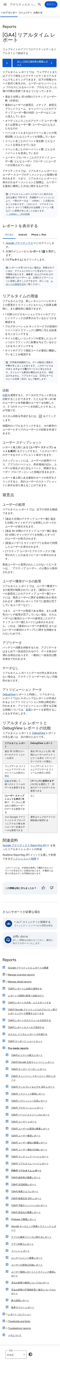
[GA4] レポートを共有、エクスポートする (29, 1002)
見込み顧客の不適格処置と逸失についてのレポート (33, 1291)
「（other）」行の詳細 (18, 214)
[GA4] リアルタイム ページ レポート (30, 1163)
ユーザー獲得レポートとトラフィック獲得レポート (33, 1274)
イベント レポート (20, 1251)
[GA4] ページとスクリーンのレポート (30, 1114)
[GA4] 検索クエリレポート (24, 1191)
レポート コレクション (19, 1314)
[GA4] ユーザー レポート (24, 1121)
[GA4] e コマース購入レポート (27, 1055)
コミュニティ (25, 12)
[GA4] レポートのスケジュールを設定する (29, 1020)
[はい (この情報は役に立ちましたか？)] (43, 888)
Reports (9, 960)
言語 (11, 1350)
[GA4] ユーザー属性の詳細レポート (29, 1149)
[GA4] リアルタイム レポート (26, 1170)
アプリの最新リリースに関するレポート (31, 1237)
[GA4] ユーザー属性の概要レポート (29, 1142)
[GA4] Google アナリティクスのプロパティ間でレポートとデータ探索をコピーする (32, 1011)
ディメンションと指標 (23, 858)
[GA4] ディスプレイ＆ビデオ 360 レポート (33, 1086)
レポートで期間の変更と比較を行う (26, 995)
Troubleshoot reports (19, 1328)
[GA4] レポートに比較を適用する (25, 988)
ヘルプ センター (9, 12)
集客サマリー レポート (22, 1307)
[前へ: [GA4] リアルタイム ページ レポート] (7, 63)
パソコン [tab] (9, 234)
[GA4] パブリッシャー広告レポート (29, 1100)
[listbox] (16, 1355)
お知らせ (37, 12)
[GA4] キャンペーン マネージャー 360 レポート (33, 1078)
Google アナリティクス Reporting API (24, 845)
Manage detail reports (19, 981)
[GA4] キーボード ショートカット (25, 1041)
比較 (5, 395)
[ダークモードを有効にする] (30, 1354)
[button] (5, 4)
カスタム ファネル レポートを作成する (27, 1034)
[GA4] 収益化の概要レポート (26, 1212)
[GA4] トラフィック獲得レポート (28, 1093)
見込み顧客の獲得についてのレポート (30, 1282)
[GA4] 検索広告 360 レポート (26, 1198)
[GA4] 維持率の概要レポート (26, 1177)
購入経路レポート (20, 1300)
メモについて (14, 1335)
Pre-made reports (18, 1048)
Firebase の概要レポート (23, 1219)
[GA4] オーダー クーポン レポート (28, 1069)
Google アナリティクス (19, 243)
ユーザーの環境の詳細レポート (27, 1265)
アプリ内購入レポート (22, 1244)
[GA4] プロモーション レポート (27, 1107)
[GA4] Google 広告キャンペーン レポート (32, 1062)
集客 (28, 709)
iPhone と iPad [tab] (38, 234)
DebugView (9, 694)
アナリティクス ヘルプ (23, 4)
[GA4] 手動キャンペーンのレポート (29, 1205)
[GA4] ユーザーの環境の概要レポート (30, 1128)
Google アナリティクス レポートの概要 (28, 967)
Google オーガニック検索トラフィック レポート (33, 1228)
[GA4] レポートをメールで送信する (26, 1027)
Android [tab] (22, 234)
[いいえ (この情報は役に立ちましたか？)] (51, 888)
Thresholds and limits (19, 1321)
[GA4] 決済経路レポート (23, 1184)
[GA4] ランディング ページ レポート (30, 1156)
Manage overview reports (21, 974)
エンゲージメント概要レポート (27, 1258)
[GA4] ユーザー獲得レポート (26, 1135)
